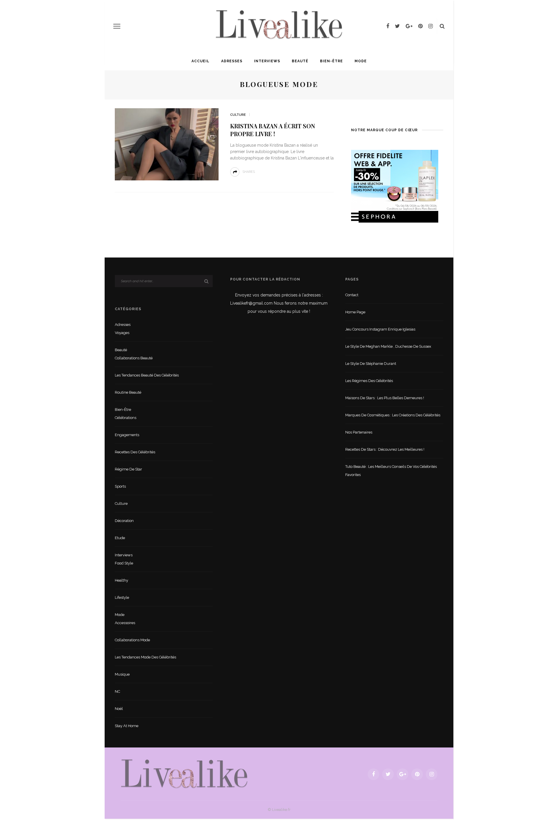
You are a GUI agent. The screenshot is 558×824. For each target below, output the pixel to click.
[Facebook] (387, 26)
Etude (120, 538)
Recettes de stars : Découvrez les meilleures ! (384, 449)
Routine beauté (128, 392)
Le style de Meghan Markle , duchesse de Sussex (388, 346)
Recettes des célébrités (135, 452)
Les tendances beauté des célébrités (147, 375)
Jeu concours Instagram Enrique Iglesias (380, 329)
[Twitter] (397, 26)
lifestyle (122, 597)
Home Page (355, 312)
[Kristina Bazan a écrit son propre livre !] (167, 144)
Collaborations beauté (134, 358)
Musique (122, 674)
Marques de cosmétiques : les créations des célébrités (392, 415)
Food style (124, 563)
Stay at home (126, 726)
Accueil (201, 61)
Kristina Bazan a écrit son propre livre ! (272, 130)
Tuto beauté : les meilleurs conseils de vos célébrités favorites (391, 470)
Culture (238, 115)
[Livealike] (184, 774)
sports (120, 486)
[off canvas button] (116, 26)
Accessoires (125, 623)
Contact (351, 295)
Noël (119, 708)
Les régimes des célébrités (369, 381)
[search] (442, 26)
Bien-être (331, 61)
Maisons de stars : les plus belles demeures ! (384, 398)
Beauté (300, 61)
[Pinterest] (420, 26)
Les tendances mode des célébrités (145, 657)
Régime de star (128, 469)
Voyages (122, 333)
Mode (361, 61)
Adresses (231, 61)
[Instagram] (430, 26)
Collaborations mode (132, 640)
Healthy (121, 580)
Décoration (124, 520)
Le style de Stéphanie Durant (370, 363)
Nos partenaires (358, 432)
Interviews (267, 61)
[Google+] (409, 26)
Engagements (127, 435)
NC (117, 691)
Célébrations (125, 417)
